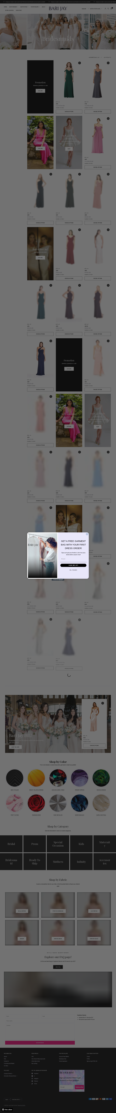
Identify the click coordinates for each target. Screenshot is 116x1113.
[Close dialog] (87, 534)
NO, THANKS (73, 570)
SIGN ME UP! (73, 565)
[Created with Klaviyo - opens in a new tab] (58, 580)
